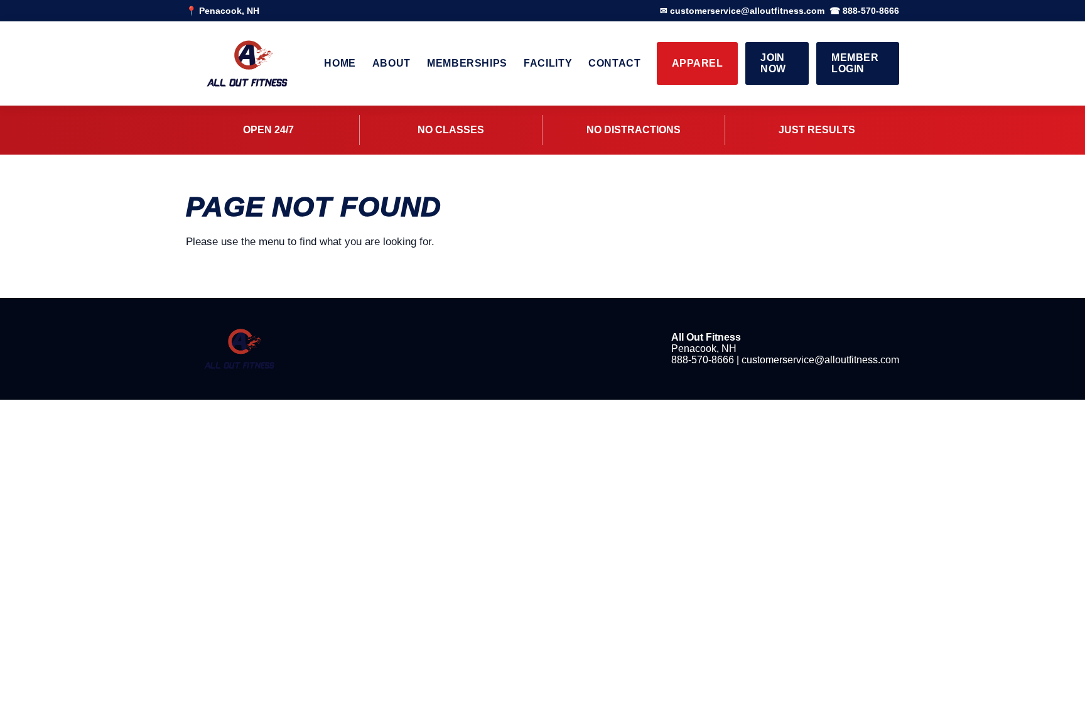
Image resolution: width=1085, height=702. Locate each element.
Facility (548, 63)
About (391, 63)
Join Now (772, 63)
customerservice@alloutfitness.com (820, 359)
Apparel (697, 63)
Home (340, 63)
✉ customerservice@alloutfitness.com (742, 11)
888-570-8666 (702, 359)
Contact (614, 63)
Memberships (467, 63)
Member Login (854, 63)
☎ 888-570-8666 (864, 11)
